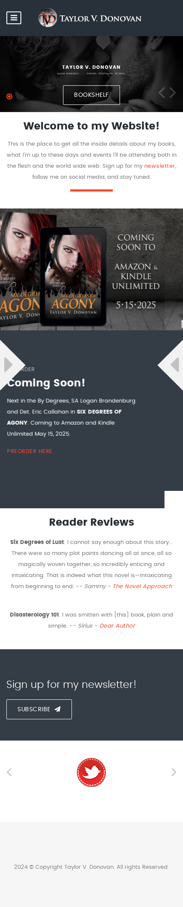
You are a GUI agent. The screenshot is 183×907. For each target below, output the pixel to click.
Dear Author (116, 626)
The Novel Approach (141, 586)
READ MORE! (63, 434)
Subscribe (34, 710)
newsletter (159, 166)
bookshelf (91, 95)
